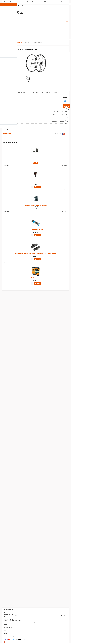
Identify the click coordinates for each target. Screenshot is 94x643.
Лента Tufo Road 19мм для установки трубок (35, 277)
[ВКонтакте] (60, 133)
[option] (36, 67)
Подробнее (35, 162)
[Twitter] (65, 133)
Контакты (5, 633)
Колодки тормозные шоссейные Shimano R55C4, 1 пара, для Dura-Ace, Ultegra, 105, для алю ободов (35, 253)
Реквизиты (5, 630)
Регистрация (66, 8)
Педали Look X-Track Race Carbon (35, 181)
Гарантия (5, 628)
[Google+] (64, 134)
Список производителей (8, 627)
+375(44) (7, 634)
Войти (62, 8)
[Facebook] (62, 134)
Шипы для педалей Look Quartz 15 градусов (36, 156)
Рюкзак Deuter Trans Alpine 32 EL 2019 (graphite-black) (36, 205)
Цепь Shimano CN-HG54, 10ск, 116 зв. (35, 229)
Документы (5, 631)
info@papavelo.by (8, 637)
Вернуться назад (7, 133)
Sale (23, 5)
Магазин (19, 5)
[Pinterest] (67, 133)
